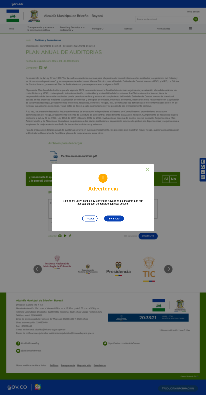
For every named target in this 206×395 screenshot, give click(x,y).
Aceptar (90, 218)
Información (114, 218)
